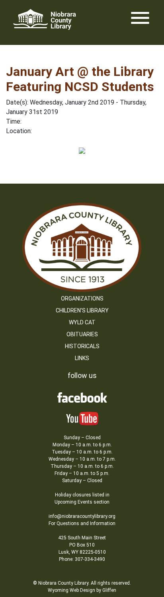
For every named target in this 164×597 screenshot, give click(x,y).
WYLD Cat (82, 322)
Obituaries (82, 334)
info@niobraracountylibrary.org (82, 516)
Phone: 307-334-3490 (82, 559)
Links (82, 358)
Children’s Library (82, 310)
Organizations (82, 298)
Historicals (82, 346)
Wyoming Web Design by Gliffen (82, 590)
